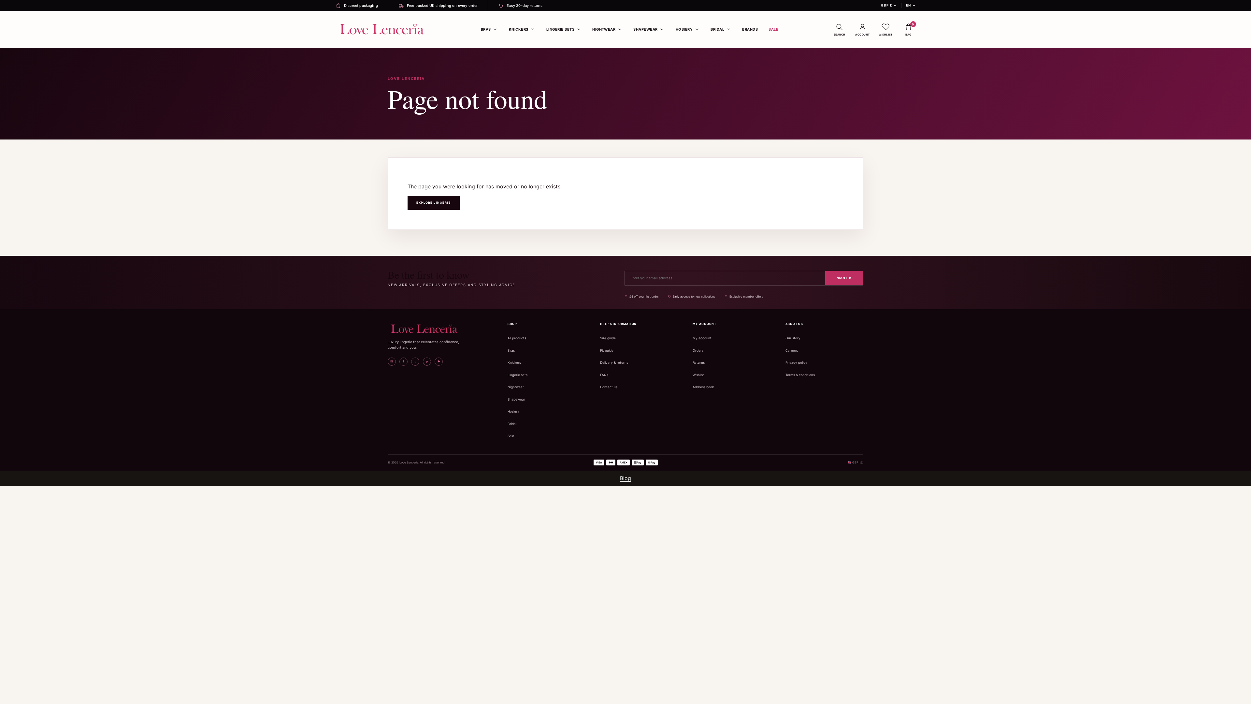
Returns (699, 362)
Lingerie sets (517, 375)
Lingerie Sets (560, 29)
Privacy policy (796, 362)
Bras (486, 29)
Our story (792, 338)
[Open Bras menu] (495, 29)
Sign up (844, 278)
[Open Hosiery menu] (697, 29)
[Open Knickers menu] (533, 29)
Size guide (608, 338)
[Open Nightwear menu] (620, 29)
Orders (698, 350)
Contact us (608, 387)
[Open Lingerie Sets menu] (579, 29)
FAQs (604, 375)
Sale (773, 29)
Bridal (717, 29)
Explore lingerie (433, 202)
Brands (750, 29)
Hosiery (684, 29)
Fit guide (606, 350)
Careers (791, 350)
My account (702, 338)
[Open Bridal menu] (728, 29)
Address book (703, 387)
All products (517, 338)
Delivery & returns (614, 362)
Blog (625, 478)
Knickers (518, 29)
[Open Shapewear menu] (662, 29)
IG (391, 361)
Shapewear (645, 29)
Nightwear (603, 29)
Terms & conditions (800, 375)
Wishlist (698, 375)
